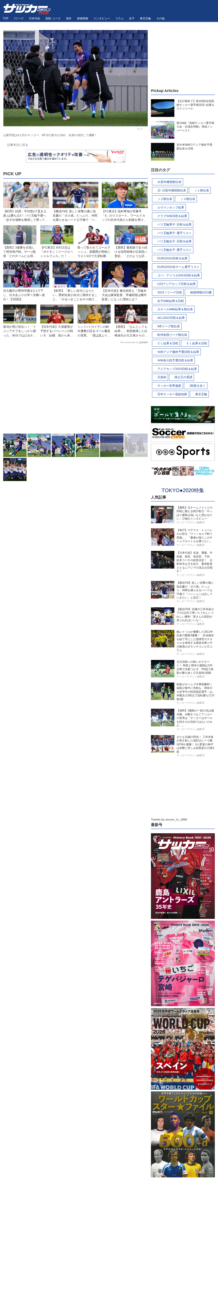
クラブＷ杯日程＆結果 (172, 216)
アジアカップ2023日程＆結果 (177, 369)
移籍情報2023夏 (201, 292)
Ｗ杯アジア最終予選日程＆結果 (178, 351)
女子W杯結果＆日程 (170, 301)
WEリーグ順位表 (168, 326)
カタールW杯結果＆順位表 (175, 309)
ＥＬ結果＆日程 (196, 343)
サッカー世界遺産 (169, 385)
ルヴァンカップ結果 (170, 207)
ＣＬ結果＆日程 (167, 343)
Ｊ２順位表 (164, 199)
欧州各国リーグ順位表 (172, 334)
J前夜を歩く (197, 385)
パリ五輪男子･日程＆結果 (174, 224)
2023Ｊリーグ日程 (169, 292)
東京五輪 (201, 394)
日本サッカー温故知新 (172, 394)
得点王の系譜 (183, 377)
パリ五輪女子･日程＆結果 (174, 241)
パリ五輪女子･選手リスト (174, 249)
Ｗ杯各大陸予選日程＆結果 (175, 360)
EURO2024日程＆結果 (172, 258)
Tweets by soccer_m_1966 (169, 819)
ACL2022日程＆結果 (171, 317)
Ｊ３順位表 (187, 199)
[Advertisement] (75, 389)
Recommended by (129, 342)
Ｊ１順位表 (201, 190)
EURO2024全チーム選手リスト (178, 267)
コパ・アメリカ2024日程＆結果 (178, 275)
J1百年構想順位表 (169, 182)
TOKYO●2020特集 (183, 490)
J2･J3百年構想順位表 (171, 190)
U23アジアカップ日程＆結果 (176, 284)
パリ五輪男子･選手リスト (174, 233)
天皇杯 (161, 377)
